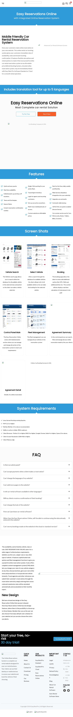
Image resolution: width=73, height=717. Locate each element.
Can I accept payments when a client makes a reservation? (23, 472)
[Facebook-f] (64, 690)
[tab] (36, 465)
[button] (26, 114)
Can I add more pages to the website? (16, 485)
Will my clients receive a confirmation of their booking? (22, 498)
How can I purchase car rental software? (17, 512)
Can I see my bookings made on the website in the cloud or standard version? (30, 527)
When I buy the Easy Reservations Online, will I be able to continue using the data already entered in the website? (34, 519)
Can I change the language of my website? (18, 478)
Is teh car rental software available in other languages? (22, 492)
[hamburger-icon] (3, 3)
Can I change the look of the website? (16, 505)
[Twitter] (68, 690)
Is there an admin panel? (11, 465)
